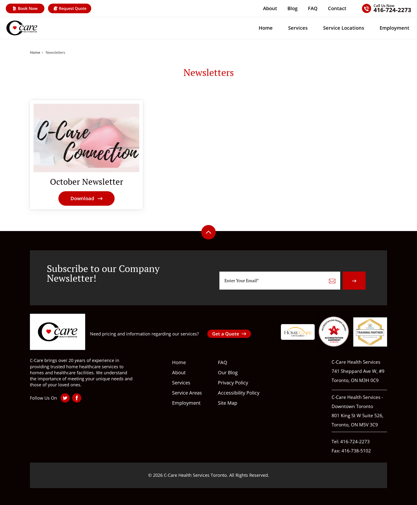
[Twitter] (65, 398)
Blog (292, 8)
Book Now (28, 8)
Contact (337, 8)
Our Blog (228, 372)
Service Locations (343, 28)
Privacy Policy (233, 382)
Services (298, 28)
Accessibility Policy (238, 392)
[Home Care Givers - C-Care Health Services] (22, 28)
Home (266, 28)
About (270, 8)
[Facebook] (76, 398)
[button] (86, 198)
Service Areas (187, 392)
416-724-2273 (355, 441)
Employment (394, 28)
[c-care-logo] (57, 332)
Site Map (227, 403)
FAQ (313, 8)
